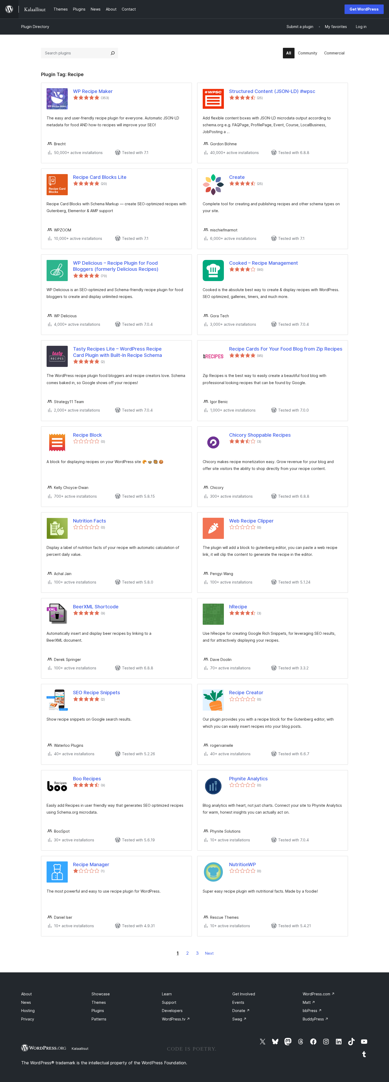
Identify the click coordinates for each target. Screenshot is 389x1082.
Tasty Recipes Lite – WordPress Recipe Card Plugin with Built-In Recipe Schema (117, 352)
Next (209, 953)
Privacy (27, 1019)
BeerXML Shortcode (96, 606)
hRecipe (238, 606)
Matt (309, 1002)
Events (238, 1002)
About (26, 994)
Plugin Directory (35, 26)
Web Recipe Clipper (251, 521)
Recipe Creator (246, 692)
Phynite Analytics (248, 778)
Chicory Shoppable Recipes (260, 435)
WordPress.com (319, 994)
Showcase (101, 994)
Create (237, 177)
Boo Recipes (87, 778)
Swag (239, 1019)
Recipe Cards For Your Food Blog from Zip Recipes (285, 349)
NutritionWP (242, 864)
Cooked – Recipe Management (263, 263)
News (26, 1002)
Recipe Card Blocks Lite (99, 177)
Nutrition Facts (89, 521)
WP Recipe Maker (93, 91)
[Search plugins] (112, 53)
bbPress (312, 1010)
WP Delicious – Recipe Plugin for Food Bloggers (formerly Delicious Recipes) (116, 266)
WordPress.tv (176, 1019)
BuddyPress (315, 1019)
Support (169, 1002)
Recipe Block (87, 435)
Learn (167, 994)
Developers (172, 1010)
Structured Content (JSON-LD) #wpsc (272, 91)
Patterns (99, 1019)
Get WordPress (364, 9)
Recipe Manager (91, 864)
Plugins (98, 1010)
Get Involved (243, 994)
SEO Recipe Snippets (96, 692)
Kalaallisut (80, 1048)
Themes (99, 1002)
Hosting (28, 1010)
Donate (241, 1010)
